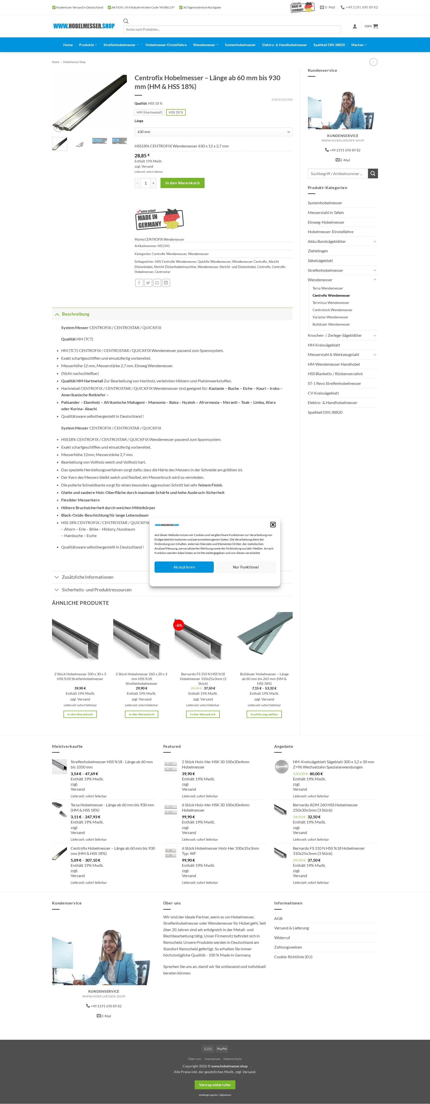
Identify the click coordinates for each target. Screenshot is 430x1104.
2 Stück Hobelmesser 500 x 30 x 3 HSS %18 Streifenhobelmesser (80, 676)
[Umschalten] (375, 241)
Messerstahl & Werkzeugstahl (333, 354)
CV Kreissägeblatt (323, 393)
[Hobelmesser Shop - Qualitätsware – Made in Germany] (84, 26)
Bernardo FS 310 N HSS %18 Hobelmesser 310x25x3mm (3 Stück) (203, 678)
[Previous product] (373, 62)
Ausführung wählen (264, 714)
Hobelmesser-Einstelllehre (166, 45)
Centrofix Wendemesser (331, 295)
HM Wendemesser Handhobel (334, 364)
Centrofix (263, 267)
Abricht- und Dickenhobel (237, 267)
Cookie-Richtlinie (197, 579)
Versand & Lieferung (291, 927)
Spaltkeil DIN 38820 (329, 45)
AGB (278, 918)
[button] (272, 524)
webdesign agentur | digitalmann (215, 1095)
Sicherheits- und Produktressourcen (97, 589)
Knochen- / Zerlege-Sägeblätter (335, 335)
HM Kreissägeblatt (324, 345)
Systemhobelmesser (240, 45)
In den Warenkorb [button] (80, 714)
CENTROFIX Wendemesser (164, 239)
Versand (147, 166)
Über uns (194, 1059)
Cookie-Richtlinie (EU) (293, 956)
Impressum (237, 579)
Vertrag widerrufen (215, 1085)
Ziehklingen (318, 250)
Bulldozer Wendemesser (331, 324)
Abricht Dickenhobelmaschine (175, 267)
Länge (139, 121)
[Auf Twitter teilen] (148, 283)
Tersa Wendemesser (328, 288)
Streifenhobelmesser (120, 45)
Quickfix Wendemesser (214, 262)
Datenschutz (219, 579)
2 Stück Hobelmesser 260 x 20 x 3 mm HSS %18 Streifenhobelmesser (141, 678)
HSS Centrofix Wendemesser (175, 262)
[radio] (149, 112)
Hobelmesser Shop (74, 62)
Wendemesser (204, 45)
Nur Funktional (246, 567)
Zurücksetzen (282, 99)
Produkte (86, 45)
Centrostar (162, 272)
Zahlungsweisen (288, 947)
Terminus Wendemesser (331, 302)
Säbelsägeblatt (320, 260)
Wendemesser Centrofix (249, 262)
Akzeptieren (184, 567)
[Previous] (59, 102)
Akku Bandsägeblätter (327, 241)
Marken (357, 45)
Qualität (141, 103)
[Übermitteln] (373, 173)
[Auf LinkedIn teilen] (166, 283)
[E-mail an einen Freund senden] (157, 283)
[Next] (119, 102)
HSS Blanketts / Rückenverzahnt (335, 373)
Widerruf (282, 937)
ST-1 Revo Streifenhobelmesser (334, 383)
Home (68, 45)
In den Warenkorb (182, 183)
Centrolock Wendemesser (333, 310)
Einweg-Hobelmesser (326, 222)
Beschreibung (75, 314)
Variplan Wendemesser (330, 317)
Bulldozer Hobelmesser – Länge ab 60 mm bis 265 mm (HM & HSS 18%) (264, 678)
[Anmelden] (354, 26)
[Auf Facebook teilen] (139, 283)
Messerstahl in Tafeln (326, 212)
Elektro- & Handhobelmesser (284, 45)
